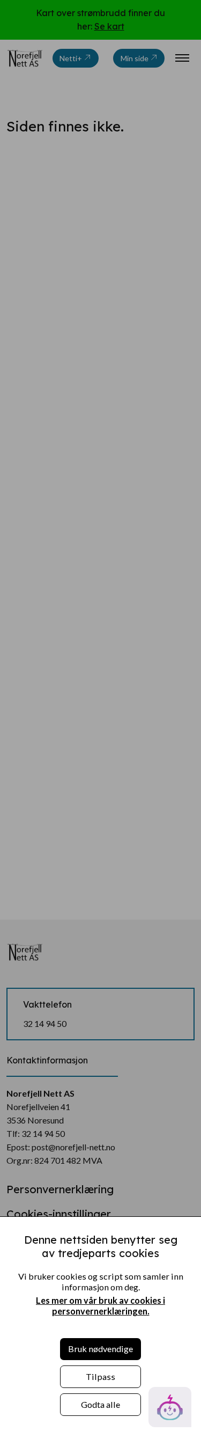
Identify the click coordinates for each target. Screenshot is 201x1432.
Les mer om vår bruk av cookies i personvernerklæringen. (100, 1305)
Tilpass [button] (100, 1376)
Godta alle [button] (100, 1404)
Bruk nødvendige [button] (100, 1348)
